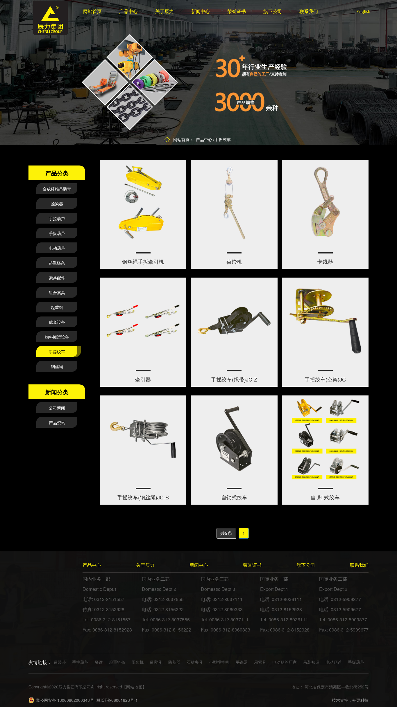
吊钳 (98, 662)
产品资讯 (57, 422)
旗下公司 (272, 11)
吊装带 (60, 662)
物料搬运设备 (57, 337)
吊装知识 (311, 662)
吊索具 (156, 662)
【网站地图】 (134, 687)
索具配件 (57, 277)
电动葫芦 (57, 248)
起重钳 (57, 307)
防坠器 (174, 662)
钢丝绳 (57, 366)
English (360, 11)
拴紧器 (57, 203)
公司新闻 (57, 408)
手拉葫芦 (57, 218)
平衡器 (242, 662)
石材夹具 (195, 662)
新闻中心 (200, 11)
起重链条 (57, 263)
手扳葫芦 (57, 233)
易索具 (260, 662)
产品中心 (128, 11)
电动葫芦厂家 (284, 662)
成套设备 (57, 322)
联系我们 (308, 11)
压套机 (137, 662)
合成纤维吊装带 (57, 189)
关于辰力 (164, 11)
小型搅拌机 (219, 662)
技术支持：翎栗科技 (350, 700)
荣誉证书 (236, 11)
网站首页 (92, 11)
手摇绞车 (222, 139)
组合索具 (57, 292)
